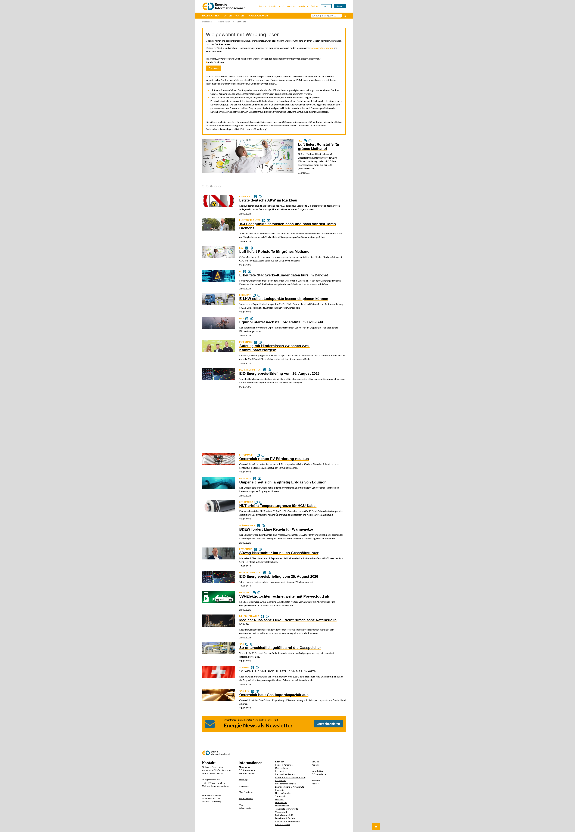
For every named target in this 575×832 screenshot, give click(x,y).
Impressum (244, 786)
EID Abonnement (247, 770)
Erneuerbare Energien (285, 783)
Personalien (280, 771)
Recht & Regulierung (285, 774)
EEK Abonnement (247, 773)
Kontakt (272, 6)
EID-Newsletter (319, 774)
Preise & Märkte (282, 824)
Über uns (262, 6)
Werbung (291, 6)
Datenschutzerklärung (321, 47)
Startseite (207, 21)
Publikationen (258, 15)
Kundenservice (246, 798)
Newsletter (303, 6)
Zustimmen (214, 68)
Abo (326, 6)
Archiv (282, 6)
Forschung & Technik (285, 818)
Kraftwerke (280, 780)
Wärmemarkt (281, 802)
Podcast (315, 6)
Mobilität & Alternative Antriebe (290, 777)
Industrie (279, 790)
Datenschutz (245, 808)
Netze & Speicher (283, 793)
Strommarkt (280, 796)
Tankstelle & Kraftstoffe (286, 808)
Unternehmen (281, 768)
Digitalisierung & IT (284, 815)
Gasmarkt (279, 799)
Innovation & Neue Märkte (287, 821)
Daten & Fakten (234, 15)
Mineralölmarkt (282, 805)
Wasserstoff (281, 812)
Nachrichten (210, 15)
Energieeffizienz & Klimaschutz (289, 786)
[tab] (203, 186)
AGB (241, 804)
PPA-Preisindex (246, 792)
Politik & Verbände (284, 764)
